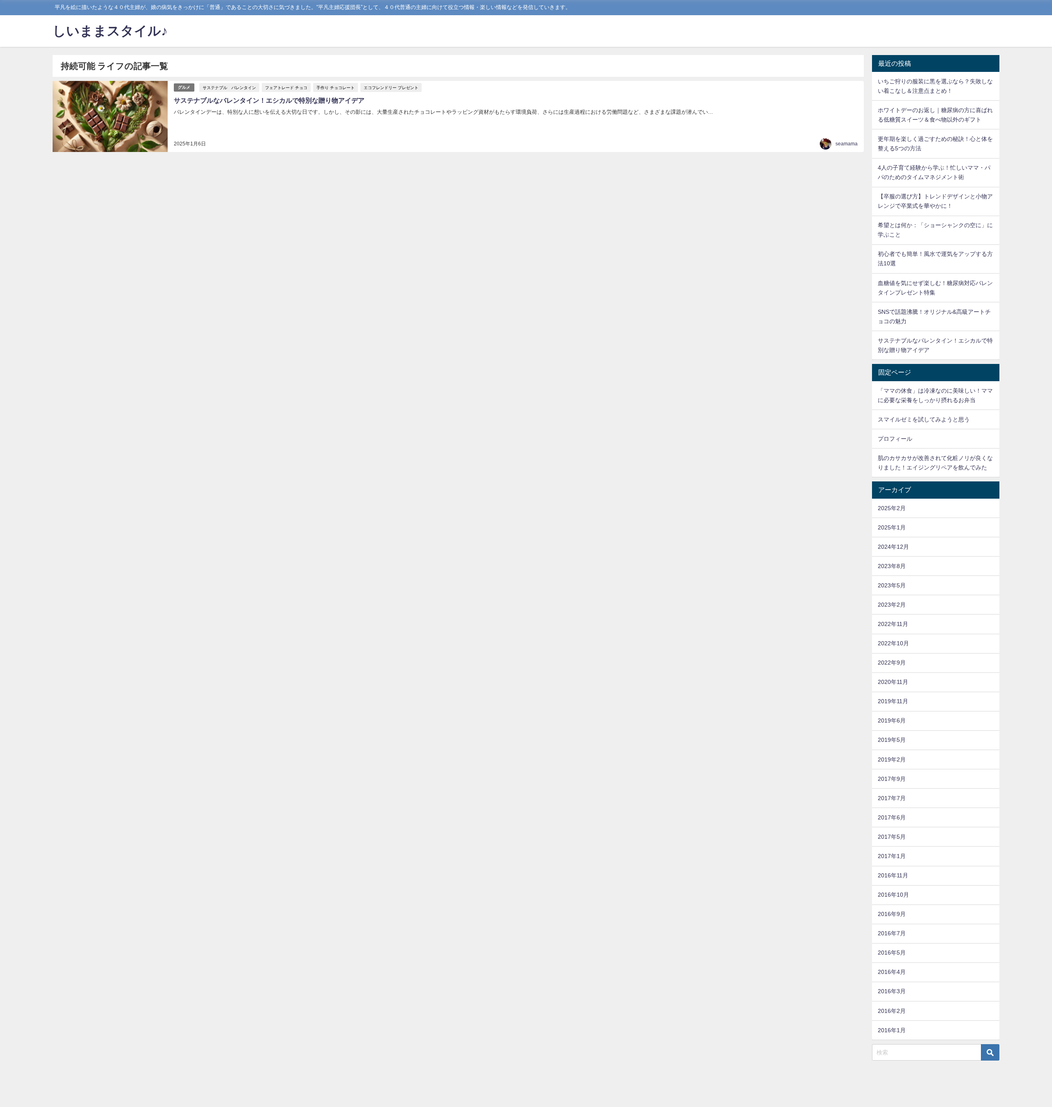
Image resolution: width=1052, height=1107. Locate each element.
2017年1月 (892, 856)
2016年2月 (892, 1011)
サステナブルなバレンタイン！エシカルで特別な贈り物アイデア (269, 100)
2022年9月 (892, 662)
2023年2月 (892, 605)
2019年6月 (892, 720)
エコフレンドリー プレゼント (391, 87)
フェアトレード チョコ (286, 87)
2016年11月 (893, 875)
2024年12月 (893, 547)
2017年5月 (892, 837)
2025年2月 (892, 508)
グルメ (184, 87)
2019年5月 (892, 740)
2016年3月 (892, 991)
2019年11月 (893, 701)
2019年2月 (892, 759)
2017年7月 (892, 798)
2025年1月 (892, 527)
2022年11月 (893, 624)
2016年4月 (892, 972)
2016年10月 (893, 895)
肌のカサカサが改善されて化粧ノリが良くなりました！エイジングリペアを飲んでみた (935, 462)
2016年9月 (892, 914)
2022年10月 (893, 643)
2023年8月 (892, 566)
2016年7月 (892, 933)
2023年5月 (892, 585)
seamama (846, 143)
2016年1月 (892, 1030)
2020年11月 (893, 682)
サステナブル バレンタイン (229, 87)
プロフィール (895, 439)
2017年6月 (892, 817)
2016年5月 (892, 952)
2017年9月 (892, 779)
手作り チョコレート (335, 87)
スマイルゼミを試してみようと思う (924, 419)
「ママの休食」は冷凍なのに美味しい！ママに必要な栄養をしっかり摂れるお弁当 (935, 395)
